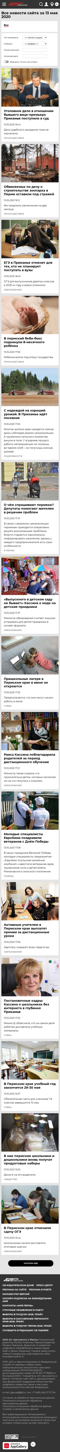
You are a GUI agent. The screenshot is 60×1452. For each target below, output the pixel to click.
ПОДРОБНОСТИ (13, 456)
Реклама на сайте (14, 1289)
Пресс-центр (44, 1285)
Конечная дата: (11, 56)
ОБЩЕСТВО (10, 1179)
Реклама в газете (40, 1289)
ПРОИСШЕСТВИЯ (14, 138)
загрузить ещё (31, 1263)
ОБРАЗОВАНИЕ (13, 290)
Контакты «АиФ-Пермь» (17, 1305)
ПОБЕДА (9, 876)
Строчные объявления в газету (23, 1310)
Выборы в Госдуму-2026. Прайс (22, 1314)
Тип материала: (11, 37)
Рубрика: (8, 44)
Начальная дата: (12, 50)
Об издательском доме (18, 1285)
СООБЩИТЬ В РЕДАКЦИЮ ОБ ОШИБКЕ (25, 1330)
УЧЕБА (8, 706)
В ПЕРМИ (9, 550)
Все (6, 25)
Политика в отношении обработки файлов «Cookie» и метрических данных (26, 1407)
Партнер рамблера (29, 1437)
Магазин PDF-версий (16, 1294)
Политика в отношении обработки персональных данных (22, 1402)
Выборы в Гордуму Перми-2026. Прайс (27, 1325)
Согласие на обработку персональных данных (28, 1397)
